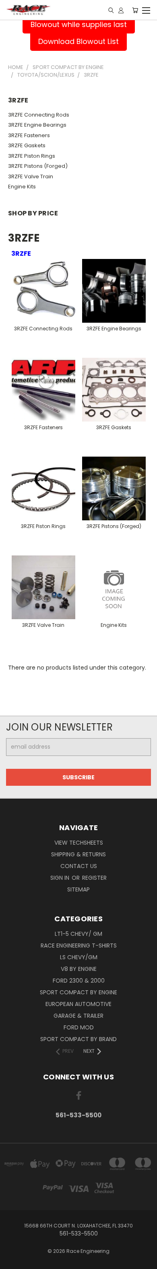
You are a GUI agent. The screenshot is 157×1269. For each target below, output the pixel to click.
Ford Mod (79, 1027)
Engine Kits (22, 186)
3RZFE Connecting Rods (38, 115)
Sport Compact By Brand (78, 1039)
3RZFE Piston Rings (31, 156)
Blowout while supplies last (79, 24)
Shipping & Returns (78, 854)
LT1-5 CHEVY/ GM (78, 934)
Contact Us (78, 866)
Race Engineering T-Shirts (79, 945)
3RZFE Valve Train (30, 176)
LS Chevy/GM (78, 957)
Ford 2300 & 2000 (79, 981)
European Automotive (78, 1004)
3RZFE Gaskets (26, 145)
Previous (12, 1260)
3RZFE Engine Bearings (37, 125)
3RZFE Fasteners (29, 135)
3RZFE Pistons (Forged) (38, 166)
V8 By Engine (79, 969)
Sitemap (78, 889)
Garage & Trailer (78, 1016)
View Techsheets (78, 843)
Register (94, 878)
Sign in (60, 878)
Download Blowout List (78, 41)
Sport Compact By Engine (78, 992)
